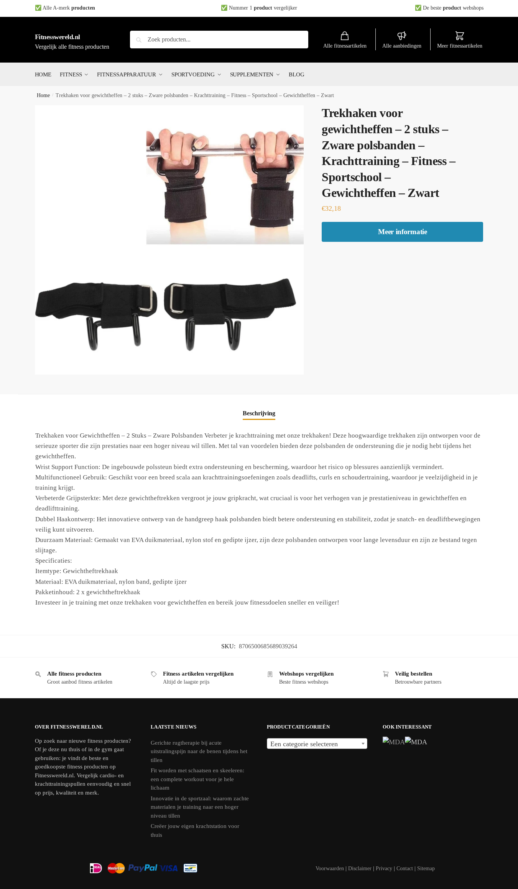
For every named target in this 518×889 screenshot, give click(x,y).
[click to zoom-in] (169, 240)
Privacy (384, 868)
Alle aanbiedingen (401, 46)
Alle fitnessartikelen (345, 46)
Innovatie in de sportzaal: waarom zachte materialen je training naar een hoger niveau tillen (200, 807)
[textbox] (317, 744)
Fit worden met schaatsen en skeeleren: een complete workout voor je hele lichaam (197, 779)
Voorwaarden (330, 868)
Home (43, 95)
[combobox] (317, 743)
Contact (404, 868)
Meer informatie (402, 232)
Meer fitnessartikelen (459, 46)
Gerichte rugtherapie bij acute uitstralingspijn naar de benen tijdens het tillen (199, 751)
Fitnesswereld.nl (57, 37)
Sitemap (426, 868)
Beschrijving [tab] (259, 413)
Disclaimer (360, 868)
